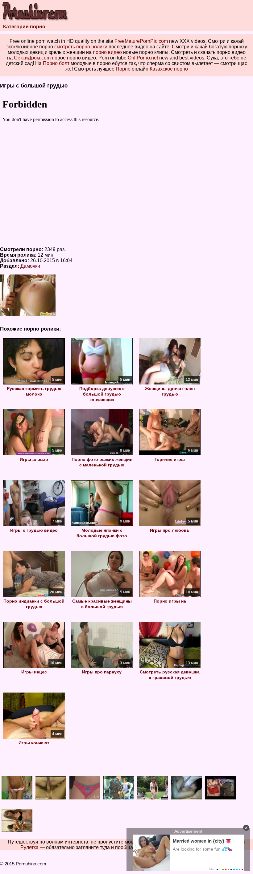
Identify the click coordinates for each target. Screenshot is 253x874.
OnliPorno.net (143, 57)
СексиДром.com (32, 57)
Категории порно (24, 26)
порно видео (107, 52)
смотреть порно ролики (80, 46)
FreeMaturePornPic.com (141, 41)
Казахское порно (169, 68)
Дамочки (30, 266)
